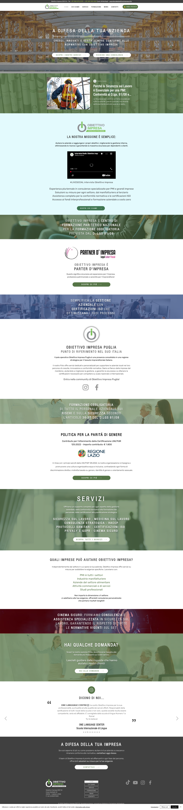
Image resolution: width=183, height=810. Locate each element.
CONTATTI (91, 796)
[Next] (177, 719)
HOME (91, 782)
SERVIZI (91, 787)
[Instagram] (86, 387)
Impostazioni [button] (154, 807)
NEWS (91, 793)
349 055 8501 (92, 1)
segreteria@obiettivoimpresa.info (121, 1)
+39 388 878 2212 (77, 1)
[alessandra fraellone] (92, 732)
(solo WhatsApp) (102, 1)
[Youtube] (135, 782)
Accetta (174, 807)
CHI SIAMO (91, 784)
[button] (112, 55)
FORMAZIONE (91, 790)
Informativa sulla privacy (82, 807)
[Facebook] (97, 387)
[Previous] (6, 719)
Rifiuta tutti (165, 807)
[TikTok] (128, 782)
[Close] (181, 806)
